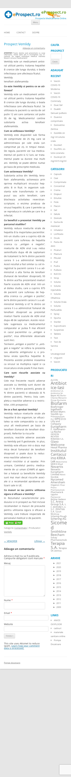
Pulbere (57, 269)
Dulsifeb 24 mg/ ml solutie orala (58, 136)
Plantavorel (55, 497)
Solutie (57, 281)
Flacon (57, 206)
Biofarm (59, 403)
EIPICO (59, 419)
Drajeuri (58, 194)
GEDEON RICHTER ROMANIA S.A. (57, 436)
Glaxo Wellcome (58, 442)
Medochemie (61, 462)
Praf (56, 261)
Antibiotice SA (57, 393)
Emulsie (57, 198)
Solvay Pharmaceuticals (59, 539)
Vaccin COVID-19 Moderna (55, 85)
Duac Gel (58, 105)
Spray (56, 313)
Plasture (58, 253)
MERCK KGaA (57, 464)
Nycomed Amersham (58, 480)
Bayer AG (55, 395)
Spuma (57, 317)
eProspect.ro (53, 12)
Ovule (57, 237)
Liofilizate (58, 233)
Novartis (57, 466)
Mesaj (7, 563)
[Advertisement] (10, 727)
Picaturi (57, 249)
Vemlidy (8, 531)
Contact (21, 32)
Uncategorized (58, 353)
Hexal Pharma (59, 447)
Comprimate (20, 527)
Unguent (58, 357)
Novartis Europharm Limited (57, 472)
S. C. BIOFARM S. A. (58, 505)
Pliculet (57, 257)
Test (56, 337)
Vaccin (57, 361)
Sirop (56, 277)
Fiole (56, 202)
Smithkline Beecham (58, 533)
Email (8, 613)
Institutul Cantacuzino (58, 454)
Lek (53, 461)
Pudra (57, 265)
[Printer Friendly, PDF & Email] (13, 523)
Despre (35, 32)
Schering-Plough (59, 516)
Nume (8, 600)
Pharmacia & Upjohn (57, 493)
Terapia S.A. (58, 545)
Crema (57, 190)
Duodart (58, 144)
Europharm (58, 426)
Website (8, 624)
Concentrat (59, 186)
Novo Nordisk (58, 475)
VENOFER (10, 541)
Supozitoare (60, 325)
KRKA (61, 457)
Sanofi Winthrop (56, 512)
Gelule (57, 214)
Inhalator (58, 229)
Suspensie (59, 329)
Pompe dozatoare (12, 662)
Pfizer (62, 485)
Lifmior (39, 541)
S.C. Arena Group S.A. (57, 503)
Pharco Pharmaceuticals (58, 488)
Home (7, 32)
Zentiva (57, 550)
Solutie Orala (60, 301)
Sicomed (59, 525)
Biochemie (61, 400)
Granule (58, 218)
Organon (55, 485)
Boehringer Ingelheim (57, 408)
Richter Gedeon (58, 499)
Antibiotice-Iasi (59, 385)
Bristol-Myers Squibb (58, 413)
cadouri (57, 628)
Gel (55, 210)
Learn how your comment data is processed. (22, 647)
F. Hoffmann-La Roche (58, 430)
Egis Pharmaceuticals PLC (58, 416)
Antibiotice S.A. (57, 391)
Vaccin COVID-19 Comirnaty (56, 97)
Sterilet (57, 321)
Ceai (56, 178)
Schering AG (58, 519)
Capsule (58, 174)
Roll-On (57, 273)
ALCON (54, 380)
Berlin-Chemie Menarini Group (59, 397)
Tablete (57, 333)
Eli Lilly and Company (58, 421)
